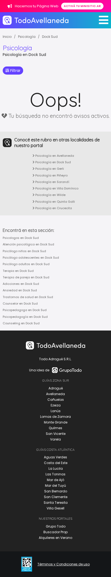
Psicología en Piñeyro (51, 175)
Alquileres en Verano (55, 537)
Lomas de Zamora (55, 416)
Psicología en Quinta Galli (54, 201)
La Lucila (55, 468)
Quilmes (55, 428)
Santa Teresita (56, 502)
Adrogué (55, 388)
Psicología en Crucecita (53, 208)
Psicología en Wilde (49, 195)
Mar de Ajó (55, 480)
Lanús (56, 411)
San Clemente (55, 497)
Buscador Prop (55, 532)
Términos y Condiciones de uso (63, 564)
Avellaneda (55, 394)
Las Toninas (55, 474)
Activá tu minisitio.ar (82, 6)
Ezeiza (56, 405)
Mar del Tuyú (55, 485)
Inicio (7, 36)
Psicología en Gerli (49, 168)
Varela (55, 439)
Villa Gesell (55, 508)
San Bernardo (55, 491)
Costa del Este (55, 463)
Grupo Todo (55, 526)
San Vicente (55, 433)
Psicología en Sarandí (51, 182)
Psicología (27, 36)
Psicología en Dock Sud (52, 162)
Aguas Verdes (55, 457)
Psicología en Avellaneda (54, 156)
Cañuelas (55, 399)
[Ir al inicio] (35, 20)
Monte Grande (55, 422)
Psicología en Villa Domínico (56, 188)
